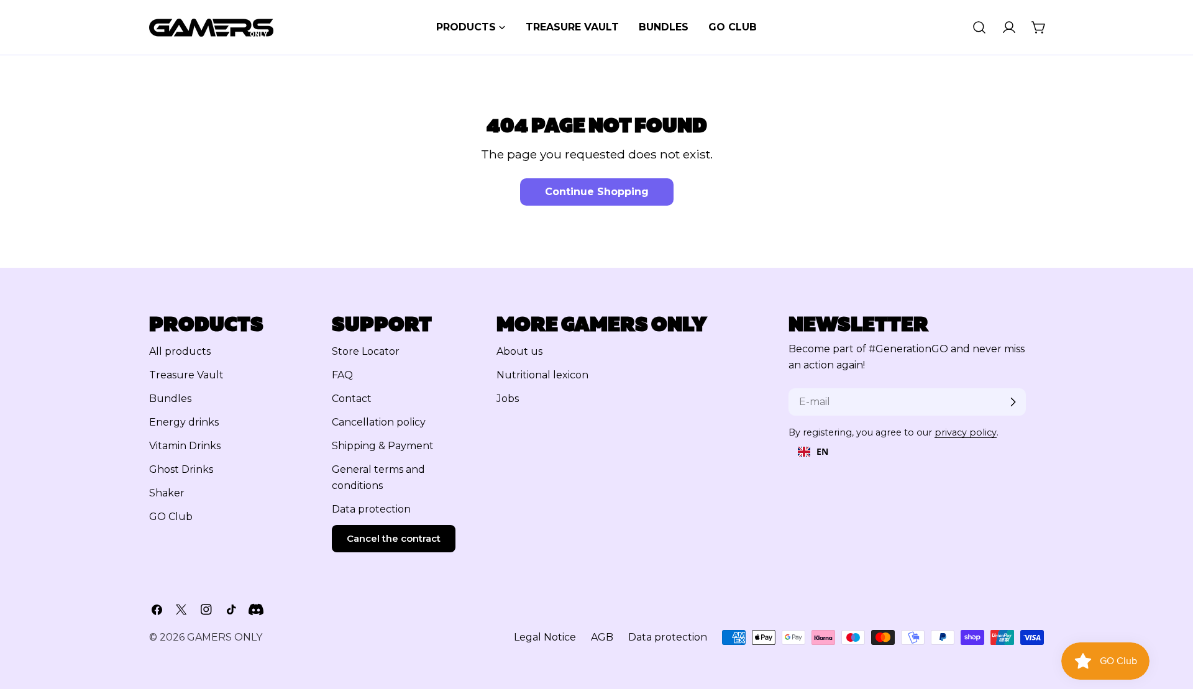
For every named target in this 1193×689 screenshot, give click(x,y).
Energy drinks (184, 422)
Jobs (507, 398)
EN (822, 451)
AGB (602, 637)
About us (519, 351)
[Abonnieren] (1013, 402)
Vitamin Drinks (185, 446)
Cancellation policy (379, 422)
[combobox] (813, 451)
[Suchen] (979, 27)
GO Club (171, 516)
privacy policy (966, 432)
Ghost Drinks (181, 469)
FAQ (342, 375)
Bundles (170, 398)
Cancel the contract (394, 538)
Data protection (371, 509)
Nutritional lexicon (542, 375)
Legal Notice (545, 637)
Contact (352, 398)
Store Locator (366, 351)
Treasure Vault (186, 375)
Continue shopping (597, 192)
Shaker (167, 493)
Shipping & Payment (383, 446)
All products (180, 351)
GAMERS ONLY (224, 637)
